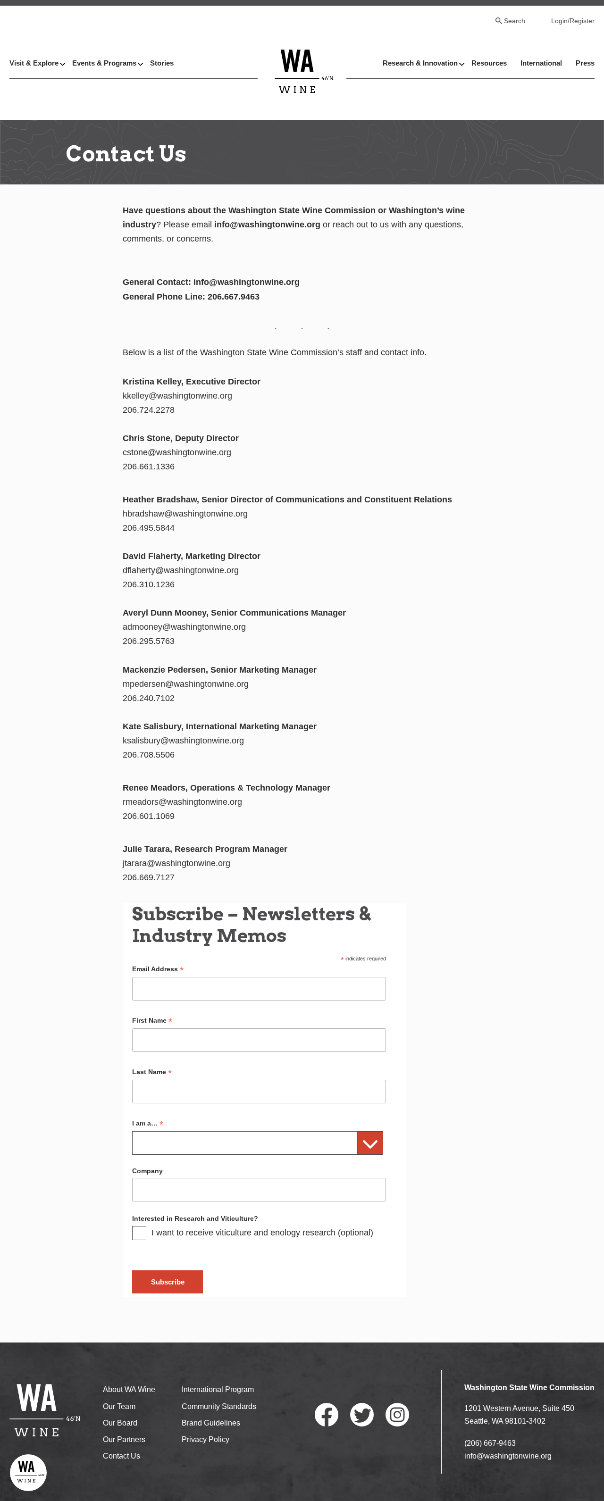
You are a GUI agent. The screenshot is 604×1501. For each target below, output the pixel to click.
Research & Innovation (420, 63)
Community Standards (219, 1406)
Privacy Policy (205, 1439)
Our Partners (124, 1439)
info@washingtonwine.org (508, 1456)
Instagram (397, 1414)
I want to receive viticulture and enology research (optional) (262, 1232)
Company (147, 1171)
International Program (218, 1389)
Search (514, 21)
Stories (162, 63)
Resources (489, 63)
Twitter (362, 1414)
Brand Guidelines (211, 1423)
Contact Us (121, 1456)
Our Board (120, 1423)
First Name (152, 1020)
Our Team (119, 1406)
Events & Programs (104, 63)
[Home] (304, 71)
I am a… (147, 1123)
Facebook (326, 1414)
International (541, 63)
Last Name (152, 1071)
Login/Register (573, 21)
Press (585, 63)
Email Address (158, 969)
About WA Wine (129, 1389)
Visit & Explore (34, 63)
